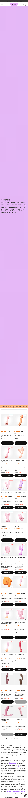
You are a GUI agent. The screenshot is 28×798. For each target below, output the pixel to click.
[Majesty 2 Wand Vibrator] (20, 420)
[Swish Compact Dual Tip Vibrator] (7, 549)
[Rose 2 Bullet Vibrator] (7, 420)
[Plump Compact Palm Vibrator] (20, 517)
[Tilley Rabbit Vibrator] (7, 679)
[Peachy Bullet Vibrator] (20, 582)
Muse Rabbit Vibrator (19, 460)
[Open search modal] (23, 4)
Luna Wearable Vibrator (7, 589)
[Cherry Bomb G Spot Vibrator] (20, 646)
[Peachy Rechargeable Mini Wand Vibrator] (7, 614)
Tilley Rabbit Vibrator (6, 686)
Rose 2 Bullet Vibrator (7, 428)
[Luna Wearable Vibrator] (7, 582)
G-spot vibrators (12, 763)
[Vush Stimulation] (14, 4)
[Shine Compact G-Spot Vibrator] (7, 517)
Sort (15, 411)
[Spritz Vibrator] (20, 711)
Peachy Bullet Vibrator (20, 589)
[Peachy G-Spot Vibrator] (7, 646)
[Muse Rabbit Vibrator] (20, 452)
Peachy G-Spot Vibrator (7, 654)
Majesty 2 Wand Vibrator (20, 428)
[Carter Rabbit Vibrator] (20, 679)
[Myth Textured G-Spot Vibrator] (7, 452)
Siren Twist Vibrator (19, 557)
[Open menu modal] (2, 4)
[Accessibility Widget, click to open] (25, 795)
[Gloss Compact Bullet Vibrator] (7, 485)
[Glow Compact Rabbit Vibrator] (20, 614)
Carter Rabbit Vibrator (20, 686)
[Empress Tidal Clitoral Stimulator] (20, 485)
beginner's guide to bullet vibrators (16, 791)
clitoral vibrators (19, 766)
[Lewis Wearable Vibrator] (7, 711)
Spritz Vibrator (18, 719)
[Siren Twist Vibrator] (20, 549)
